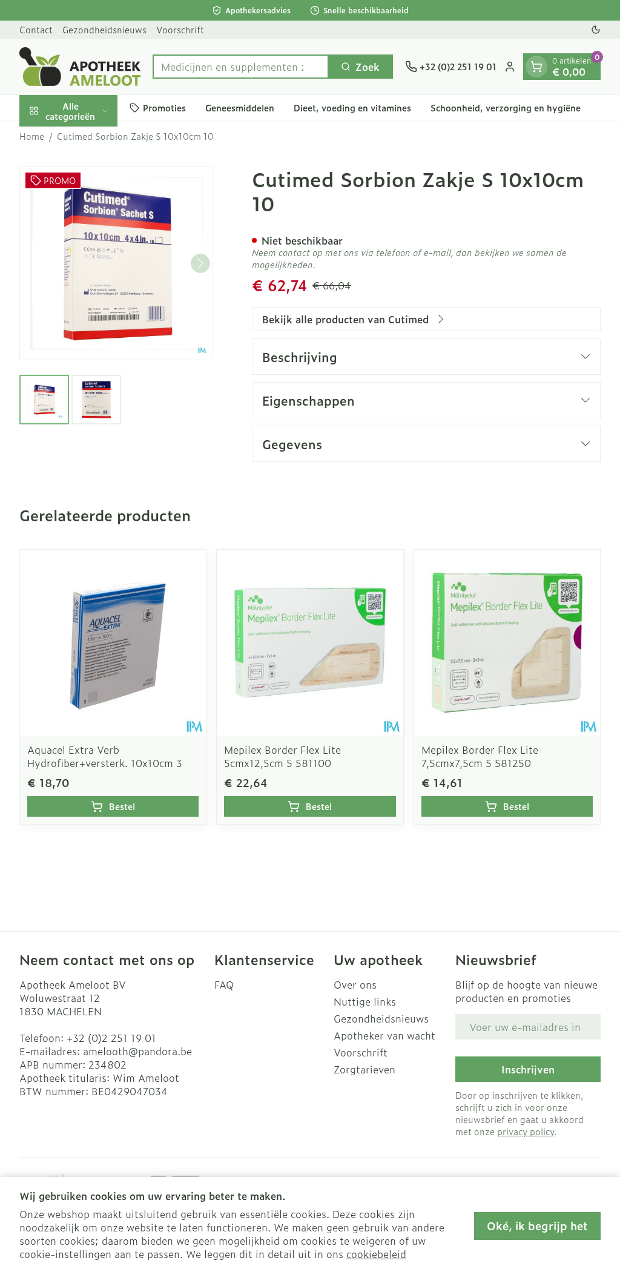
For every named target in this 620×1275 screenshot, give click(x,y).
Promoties (164, 107)
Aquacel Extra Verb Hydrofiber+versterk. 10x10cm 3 (104, 756)
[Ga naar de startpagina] (79, 66)
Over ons (355, 984)
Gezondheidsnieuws (104, 29)
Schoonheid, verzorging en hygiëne (505, 107)
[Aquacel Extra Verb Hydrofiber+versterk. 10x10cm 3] (113, 643)
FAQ (224, 984)
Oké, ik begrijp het (537, 1225)
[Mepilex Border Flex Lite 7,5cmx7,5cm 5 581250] (507, 643)
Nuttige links (365, 1001)
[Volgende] (200, 263)
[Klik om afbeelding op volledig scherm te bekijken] (116, 263)
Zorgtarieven (364, 1069)
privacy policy (525, 1131)
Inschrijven (528, 1069)
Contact (36, 29)
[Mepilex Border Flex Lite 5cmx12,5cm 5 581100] (310, 643)
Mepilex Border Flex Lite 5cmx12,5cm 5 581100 (282, 756)
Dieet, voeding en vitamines (352, 107)
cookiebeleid (376, 1254)
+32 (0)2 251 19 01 (111, 1037)
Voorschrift (180, 29)
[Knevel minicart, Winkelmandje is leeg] (536, 66)
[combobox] (241, 66)
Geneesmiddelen (239, 107)
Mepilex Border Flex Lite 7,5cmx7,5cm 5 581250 (479, 756)
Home (31, 136)
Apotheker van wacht (384, 1035)
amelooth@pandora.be (137, 1051)
